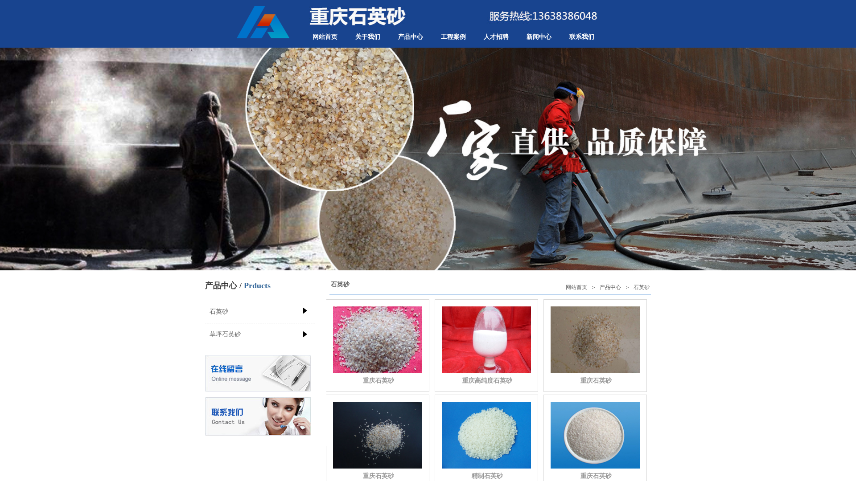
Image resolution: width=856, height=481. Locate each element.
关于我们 (367, 36)
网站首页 (325, 36)
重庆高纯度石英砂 (487, 380)
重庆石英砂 (378, 380)
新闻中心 (539, 36)
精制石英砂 (487, 475)
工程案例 (453, 36)
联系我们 (581, 36)
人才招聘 (496, 36)
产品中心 (410, 36)
